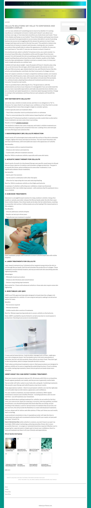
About (6, 487)
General (18, 11)
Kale (40, 505)
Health (64, 11)
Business (27, 11)
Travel (47, 11)
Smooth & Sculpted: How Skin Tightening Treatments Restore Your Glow (26, 477)
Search (73, 28)
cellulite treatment (22, 123)
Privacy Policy (8, 491)
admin (9, 469)
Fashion (55, 11)
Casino (80, 11)
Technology (37, 11)
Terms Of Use (8, 494)
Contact (6, 489)
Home (10, 11)
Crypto (72, 11)
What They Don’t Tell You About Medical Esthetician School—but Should (37, 479)
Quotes (43, 15)
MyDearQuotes (45, 3)
